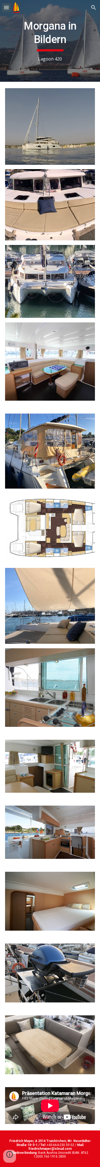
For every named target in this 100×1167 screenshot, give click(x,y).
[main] (50, 41)
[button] (6, 7)
